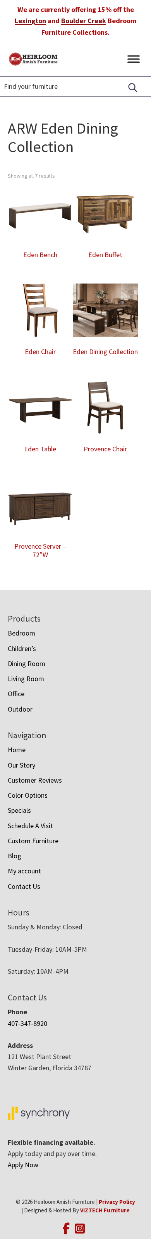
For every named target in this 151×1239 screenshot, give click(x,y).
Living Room (26, 678)
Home (17, 749)
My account (24, 870)
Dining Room (26, 663)
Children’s (22, 648)
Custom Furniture (33, 840)
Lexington (30, 20)
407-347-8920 (27, 1023)
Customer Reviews (35, 780)
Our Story (21, 765)
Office (16, 693)
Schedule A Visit (30, 825)
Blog (14, 855)
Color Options (28, 795)
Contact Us (24, 886)
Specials (19, 810)
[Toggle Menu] (133, 59)
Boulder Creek (83, 20)
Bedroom (21, 633)
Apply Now (23, 1164)
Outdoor (20, 709)
